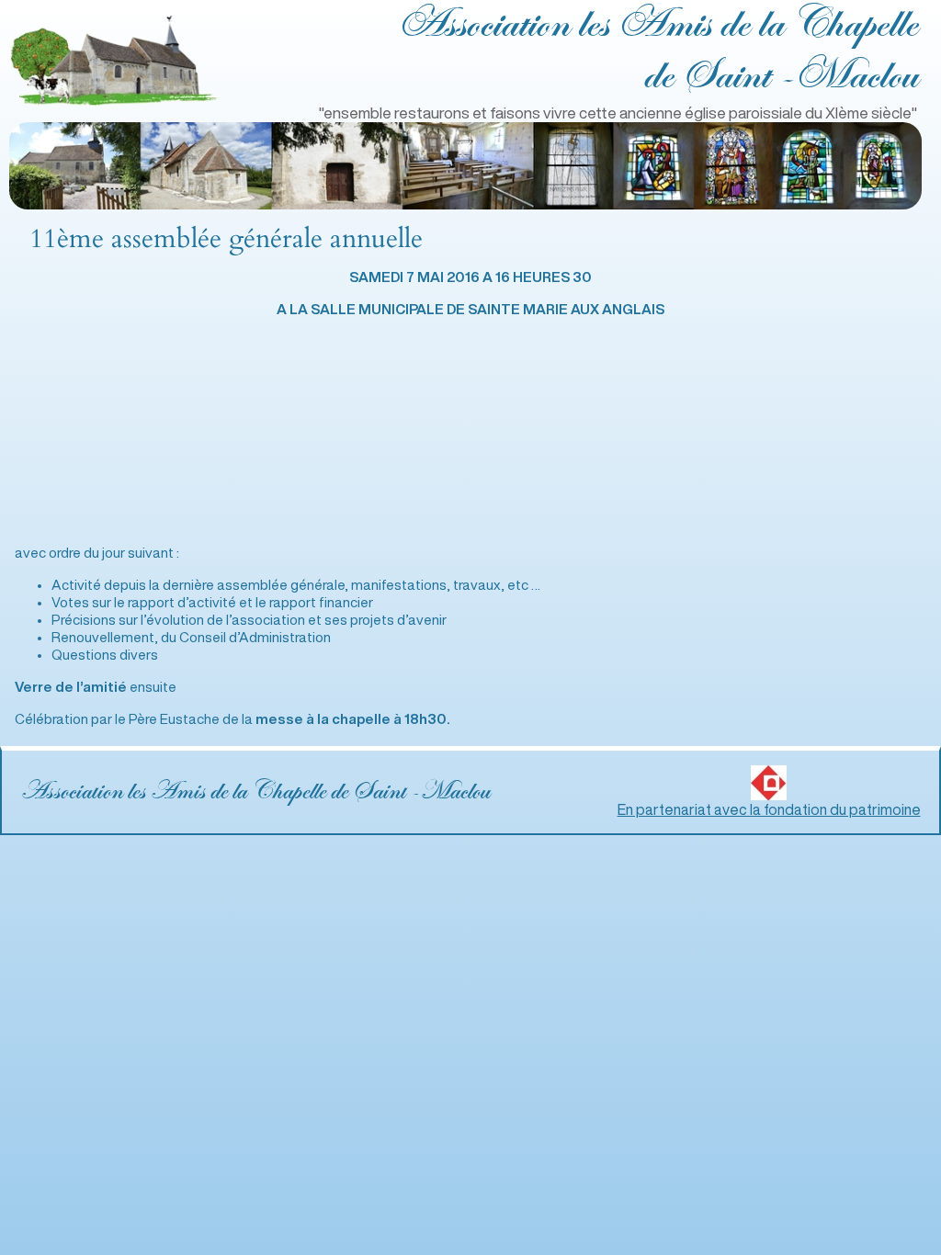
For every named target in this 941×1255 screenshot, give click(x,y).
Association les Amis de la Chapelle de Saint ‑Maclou (255, 791)
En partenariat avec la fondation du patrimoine (769, 809)
